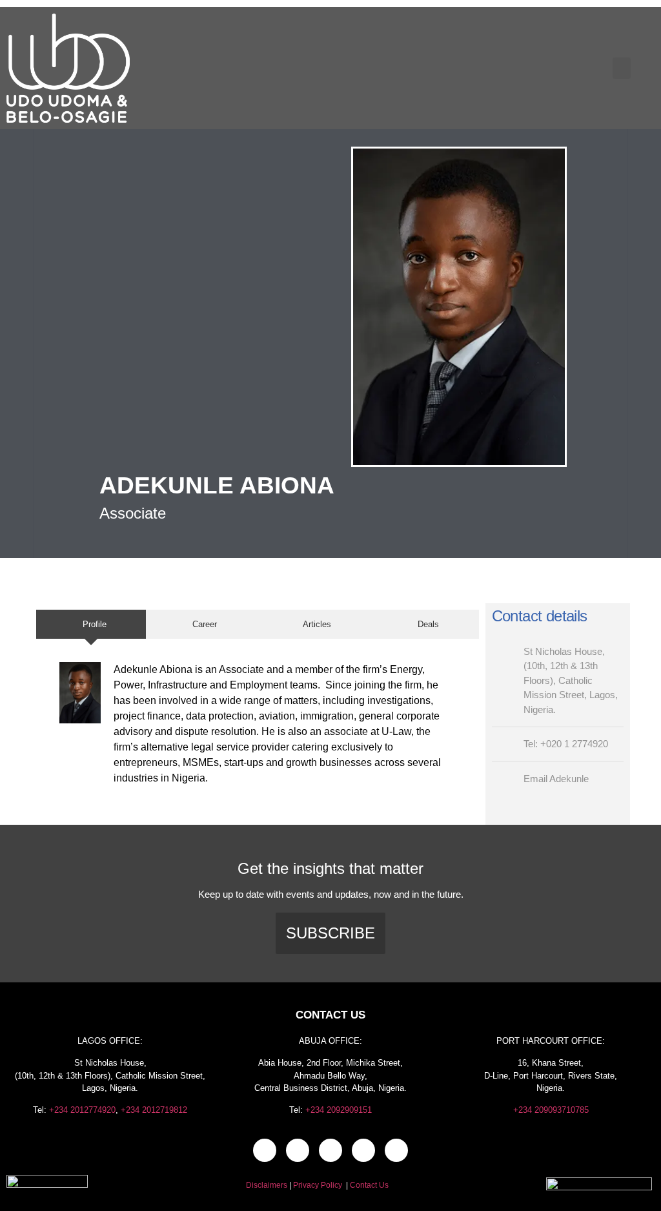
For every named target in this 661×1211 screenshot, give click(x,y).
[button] (622, 68)
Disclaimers (266, 1185)
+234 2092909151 (338, 1110)
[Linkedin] (297, 1150)
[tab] (91, 624)
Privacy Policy (317, 1185)
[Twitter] (330, 1150)
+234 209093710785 (551, 1110)
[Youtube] (396, 1150)
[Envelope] (264, 1150)
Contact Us (369, 1185)
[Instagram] (363, 1150)
